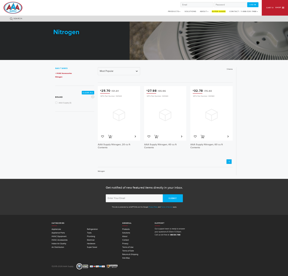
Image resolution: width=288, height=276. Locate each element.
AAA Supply (13, 8)
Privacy (125, 243)
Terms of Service (166, 207)
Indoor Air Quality (59, 243)
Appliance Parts (58, 233)
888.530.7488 (175, 235)
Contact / (242, 11)
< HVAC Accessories (63, 73)
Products (173, 11)
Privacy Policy (153, 207)
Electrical (90, 240)
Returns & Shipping (130, 254)
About (203, 11)
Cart (269, 8)
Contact (125, 240)
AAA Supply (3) (65, 103)
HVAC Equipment (59, 236)
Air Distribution (58, 247)
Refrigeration (92, 229)
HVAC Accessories (60, 240)
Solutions (190, 11)
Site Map (126, 258)
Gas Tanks (61, 68)
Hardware (91, 243)
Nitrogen (58, 77)
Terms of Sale (128, 251)
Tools (89, 233)
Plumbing (91, 236)
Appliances (56, 229)
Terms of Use (127, 247)
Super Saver (219, 11)
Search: (18, 18)
